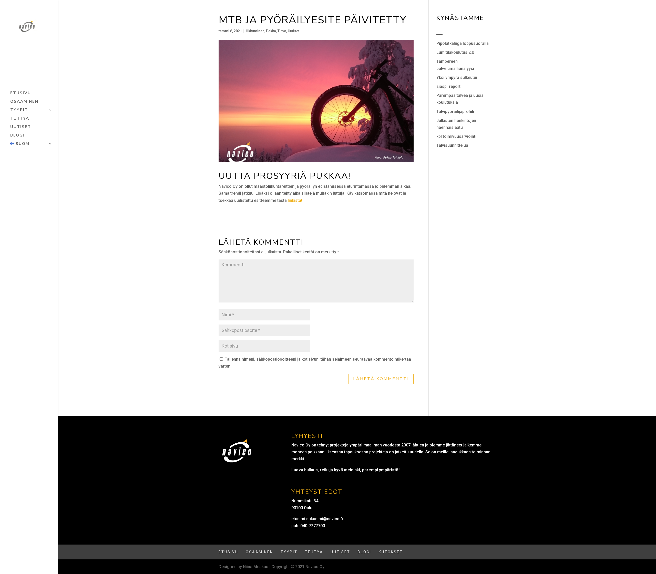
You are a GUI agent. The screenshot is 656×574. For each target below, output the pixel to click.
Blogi (17, 135)
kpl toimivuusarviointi (456, 136)
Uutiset (20, 127)
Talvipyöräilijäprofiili (455, 111)
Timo (282, 31)
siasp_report (448, 86)
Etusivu (20, 93)
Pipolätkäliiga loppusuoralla (462, 43)
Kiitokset (391, 552)
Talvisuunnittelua (452, 145)
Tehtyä (19, 119)
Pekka (271, 31)
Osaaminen (24, 102)
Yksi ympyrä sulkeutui (456, 77)
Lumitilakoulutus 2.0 (455, 52)
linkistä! (295, 200)
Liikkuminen (254, 31)
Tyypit (19, 110)
